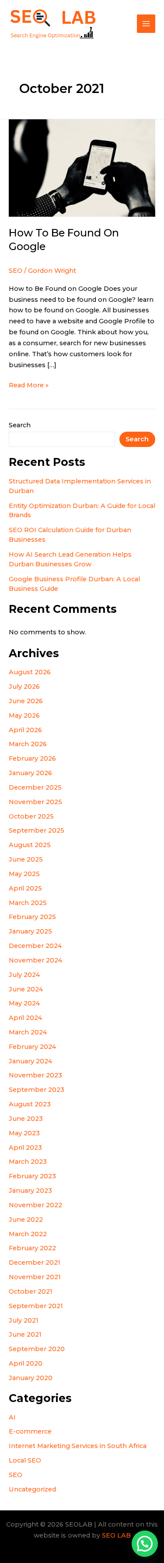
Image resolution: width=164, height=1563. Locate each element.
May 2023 (24, 1133)
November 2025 (35, 802)
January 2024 (30, 1061)
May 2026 (24, 715)
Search (20, 425)
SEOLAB (114, 23)
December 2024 (35, 946)
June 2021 (25, 1334)
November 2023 (35, 1075)
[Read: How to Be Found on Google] (82, 168)
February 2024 (32, 1047)
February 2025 (32, 917)
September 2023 (36, 1090)
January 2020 (30, 1378)
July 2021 (23, 1320)
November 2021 (35, 1277)
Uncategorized (32, 1489)
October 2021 (30, 1291)
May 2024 (24, 1003)
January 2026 (30, 773)
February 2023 (32, 1176)
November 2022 (35, 1205)
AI (12, 1417)
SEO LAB (116, 1535)
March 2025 (28, 903)
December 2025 (35, 787)
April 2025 (25, 888)
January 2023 (30, 1191)
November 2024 (35, 960)
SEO (15, 1475)
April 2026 (25, 730)
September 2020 (37, 1349)
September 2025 (36, 830)
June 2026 (26, 701)
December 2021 (34, 1262)
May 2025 (24, 874)
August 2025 (30, 845)
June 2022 (26, 1219)
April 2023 (25, 1148)
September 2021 (36, 1306)
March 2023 (28, 1162)
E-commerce (30, 1431)
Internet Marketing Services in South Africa (78, 1446)
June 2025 (26, 859)
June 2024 (26, 989)
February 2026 (32, 758)
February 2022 (32, 1248)
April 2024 (25, 1018)
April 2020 (25, 1363)
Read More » (29, 384)
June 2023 (26, 1119)
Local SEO (25, 1460)
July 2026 (24, 686)
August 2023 (30, 1104)
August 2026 (30, 672)
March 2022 (28, 1234)
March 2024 (28, 1032)
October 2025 (31, 816)
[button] (145, 1544)
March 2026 (28, 744)
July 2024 (24, 975)
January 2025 (30, 931)
